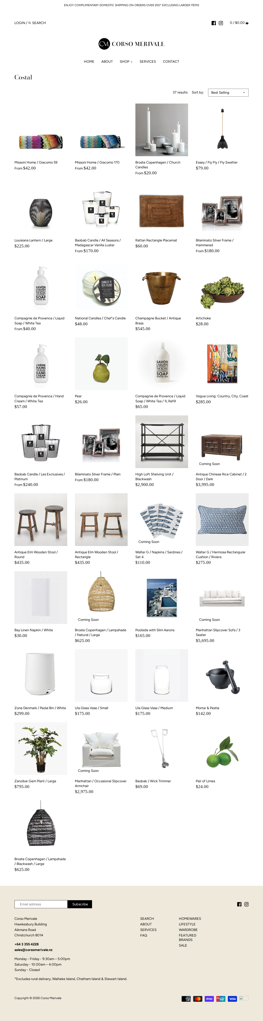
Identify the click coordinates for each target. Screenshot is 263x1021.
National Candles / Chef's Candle (100, 318)
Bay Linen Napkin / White (33, 630)
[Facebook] (214, 22)
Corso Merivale (51, 998)
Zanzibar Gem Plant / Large (35, 781)
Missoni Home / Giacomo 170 (97, 162)
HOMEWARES (190, 919)
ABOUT (146, 924)
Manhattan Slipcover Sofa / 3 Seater (218, 632)
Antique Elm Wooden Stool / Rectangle (96, 554)
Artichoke (203, 318)
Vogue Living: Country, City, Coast (222, 396)
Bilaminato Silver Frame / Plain (98, 474)
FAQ (143, 935)
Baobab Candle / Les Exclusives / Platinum (39, 476)
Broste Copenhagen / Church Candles (157, 164)
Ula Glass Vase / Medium (154, 708)
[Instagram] (221, 22)
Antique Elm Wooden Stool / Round (36, 554)
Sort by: (198, 92)
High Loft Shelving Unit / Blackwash (154, 476)
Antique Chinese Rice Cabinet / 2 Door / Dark (221, 476)
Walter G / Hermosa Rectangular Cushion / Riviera (220, 554)
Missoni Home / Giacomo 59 (35, 162)
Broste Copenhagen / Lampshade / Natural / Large (100, 632)
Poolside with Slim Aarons (154, 630)
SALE (183, 945)
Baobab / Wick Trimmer (153, 781)
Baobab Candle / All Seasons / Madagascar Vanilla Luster (98, 242)
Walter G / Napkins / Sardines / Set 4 (159, 554)
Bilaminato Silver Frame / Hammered (215, 242)
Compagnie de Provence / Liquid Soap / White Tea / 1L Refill (160, 398)
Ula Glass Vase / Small (91, 708)
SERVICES (148, 930)
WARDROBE (188, 930)
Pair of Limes (205, 781)
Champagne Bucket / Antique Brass (158, 320)
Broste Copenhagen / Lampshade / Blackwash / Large (40, 861)
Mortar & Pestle (207, 708)
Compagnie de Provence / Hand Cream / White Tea (39, 398)
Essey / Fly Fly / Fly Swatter (217, 162)
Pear (78, 396)
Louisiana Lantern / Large (33, 240)
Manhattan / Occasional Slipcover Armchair (100, 783)
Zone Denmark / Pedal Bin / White (40, 708)
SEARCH (147, 919)
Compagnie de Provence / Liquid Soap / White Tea (39, 320)
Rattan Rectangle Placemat (156, 240)
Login (19, 23)
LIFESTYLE (187, 924)
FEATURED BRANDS (187, 937)
